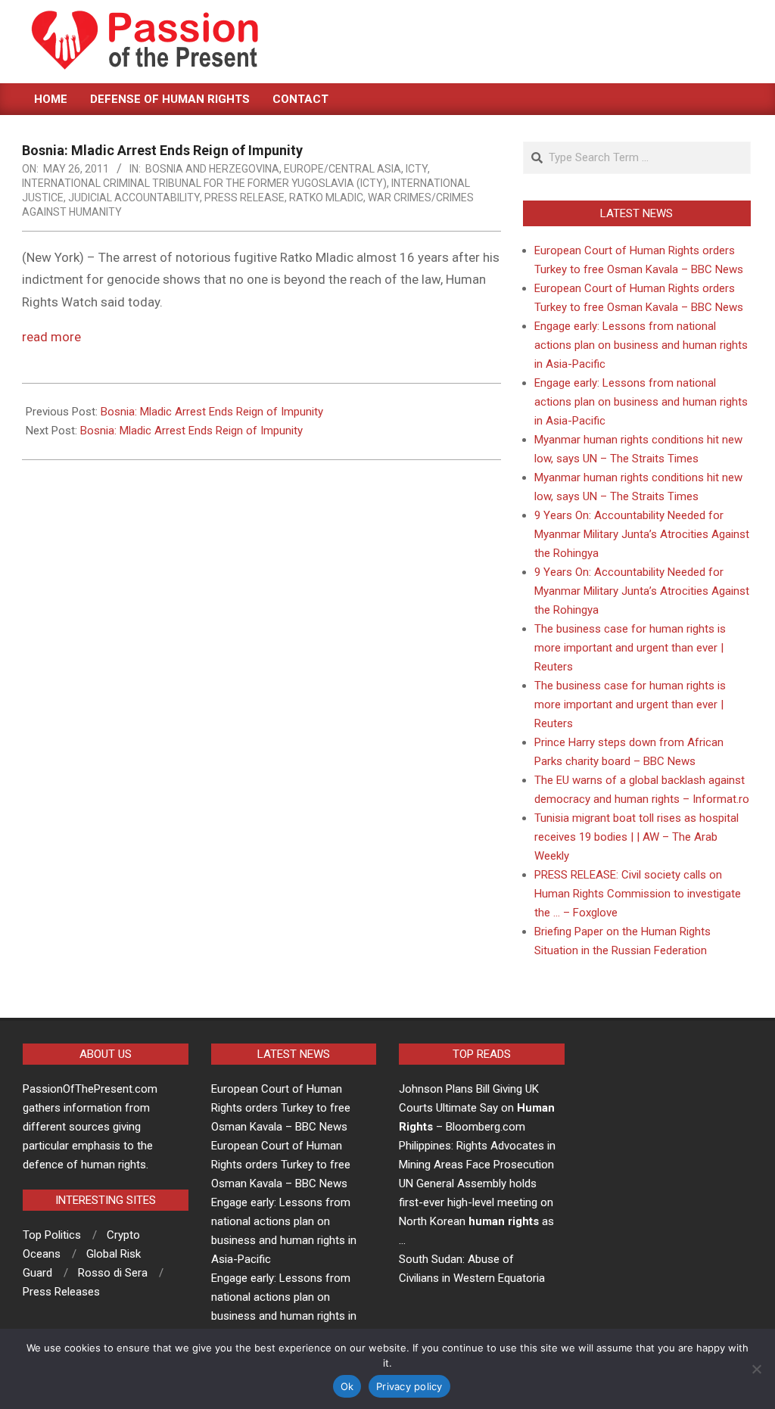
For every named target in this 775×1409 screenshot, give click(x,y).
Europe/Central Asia (342, 169)
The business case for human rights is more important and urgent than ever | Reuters (630, 647)
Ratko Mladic (326, 197)
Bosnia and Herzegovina (212, 169)
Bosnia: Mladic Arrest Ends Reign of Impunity (212, 411)
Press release (244, 197)
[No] (756, 1368)
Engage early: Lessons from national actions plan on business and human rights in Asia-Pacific (641, 345)
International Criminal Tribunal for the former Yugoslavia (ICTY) (204, 183)
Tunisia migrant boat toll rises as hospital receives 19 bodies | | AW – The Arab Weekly (636, 837)
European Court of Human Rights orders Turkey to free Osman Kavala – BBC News (280, 1108)
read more (51, 336)
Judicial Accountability (134, 197)
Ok (347, 1386)
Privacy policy (409, 1386)
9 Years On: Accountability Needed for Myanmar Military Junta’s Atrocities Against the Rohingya (641, 534)
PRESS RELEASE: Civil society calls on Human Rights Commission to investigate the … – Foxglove (637, 893)
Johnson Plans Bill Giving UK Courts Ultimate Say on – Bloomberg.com (477, 1108)
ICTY (417, 169)
